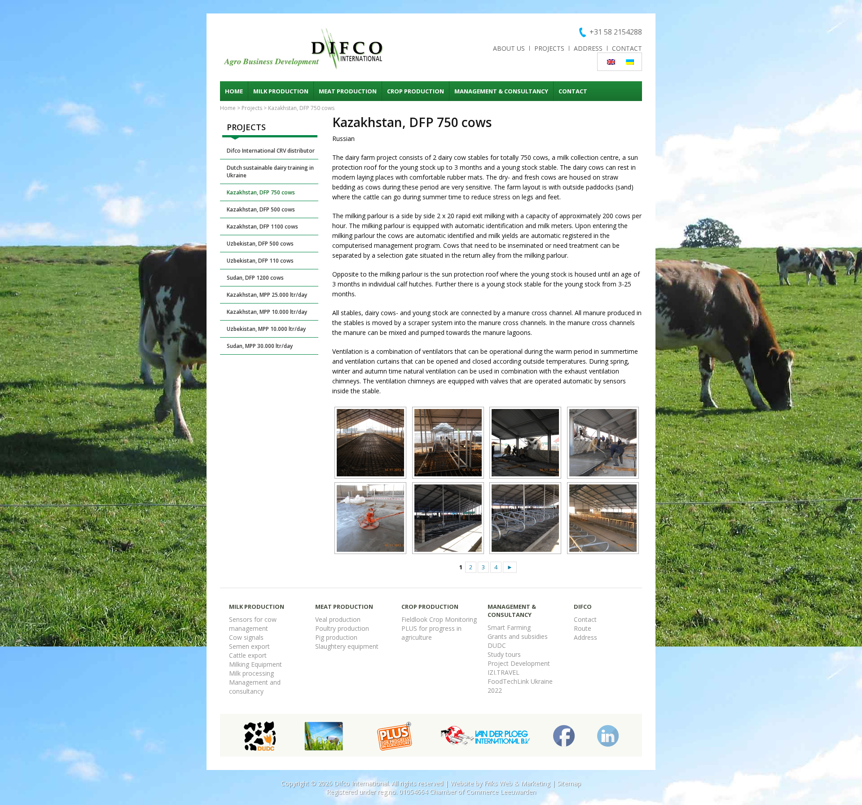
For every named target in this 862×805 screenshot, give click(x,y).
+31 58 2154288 (615, 32)
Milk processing (251, 673)
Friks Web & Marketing (517, 783)
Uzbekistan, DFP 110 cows (260, 260)
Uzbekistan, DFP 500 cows (260, 243)
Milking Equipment (255, 664)
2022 (495, 690)
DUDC (497, 645)
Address (588, 48)
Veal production (338, 619)
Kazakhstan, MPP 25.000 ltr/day (267, 295)
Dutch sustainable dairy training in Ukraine (270, 171)
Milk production (280, 91)
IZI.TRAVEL (503, 672)
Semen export (249, 646)
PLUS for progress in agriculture (431, 633)
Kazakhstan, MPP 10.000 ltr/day (267, 312)
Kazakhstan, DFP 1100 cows (262, 226)
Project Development (519, 663)
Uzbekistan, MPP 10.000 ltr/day (266, 329)
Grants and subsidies (518, 636)
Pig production (336, 637)
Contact (627, 48)
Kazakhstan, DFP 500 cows (261, 209)
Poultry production (342, 628)
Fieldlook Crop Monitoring (439, 619)
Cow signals (246, 637)
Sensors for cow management (253, 624)
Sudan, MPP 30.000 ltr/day (260, 346)
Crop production (415, 91)
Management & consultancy (501, 91)
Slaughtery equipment (346, 646)
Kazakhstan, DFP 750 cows (261, 192)
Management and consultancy (255, 686)
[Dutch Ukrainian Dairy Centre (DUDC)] (260, 735)
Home (234, 91)
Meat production (348, 91)
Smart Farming (509, 627)
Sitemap (569, 783)
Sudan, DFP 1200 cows (255, 278)
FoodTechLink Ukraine (520, 681)
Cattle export (248, 655)
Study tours (504, 654)
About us (509, 48)
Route (582, 628)
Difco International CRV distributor (271, 150)
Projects (549, 48)
